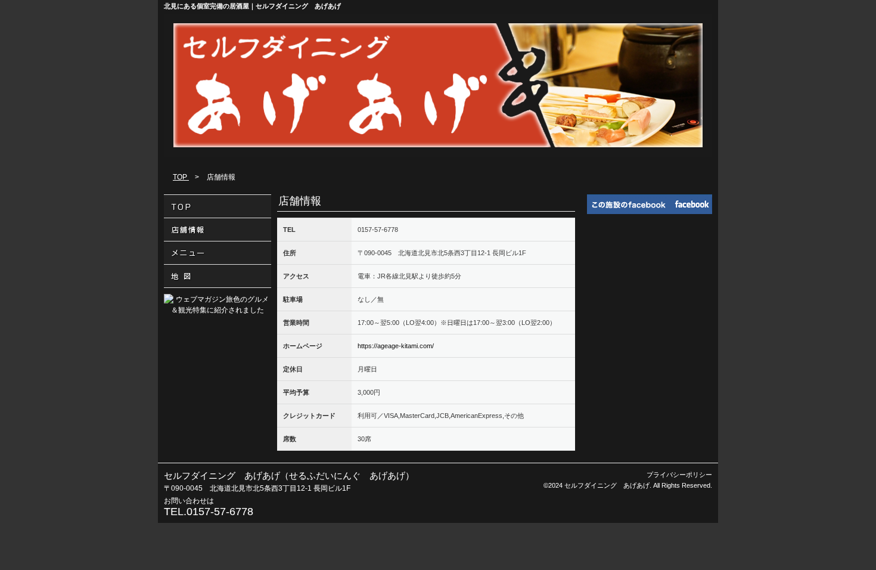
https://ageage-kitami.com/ (396, 345)
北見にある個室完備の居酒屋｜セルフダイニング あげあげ (252, 6)
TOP (181, 177)
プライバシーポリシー (679, 474)
